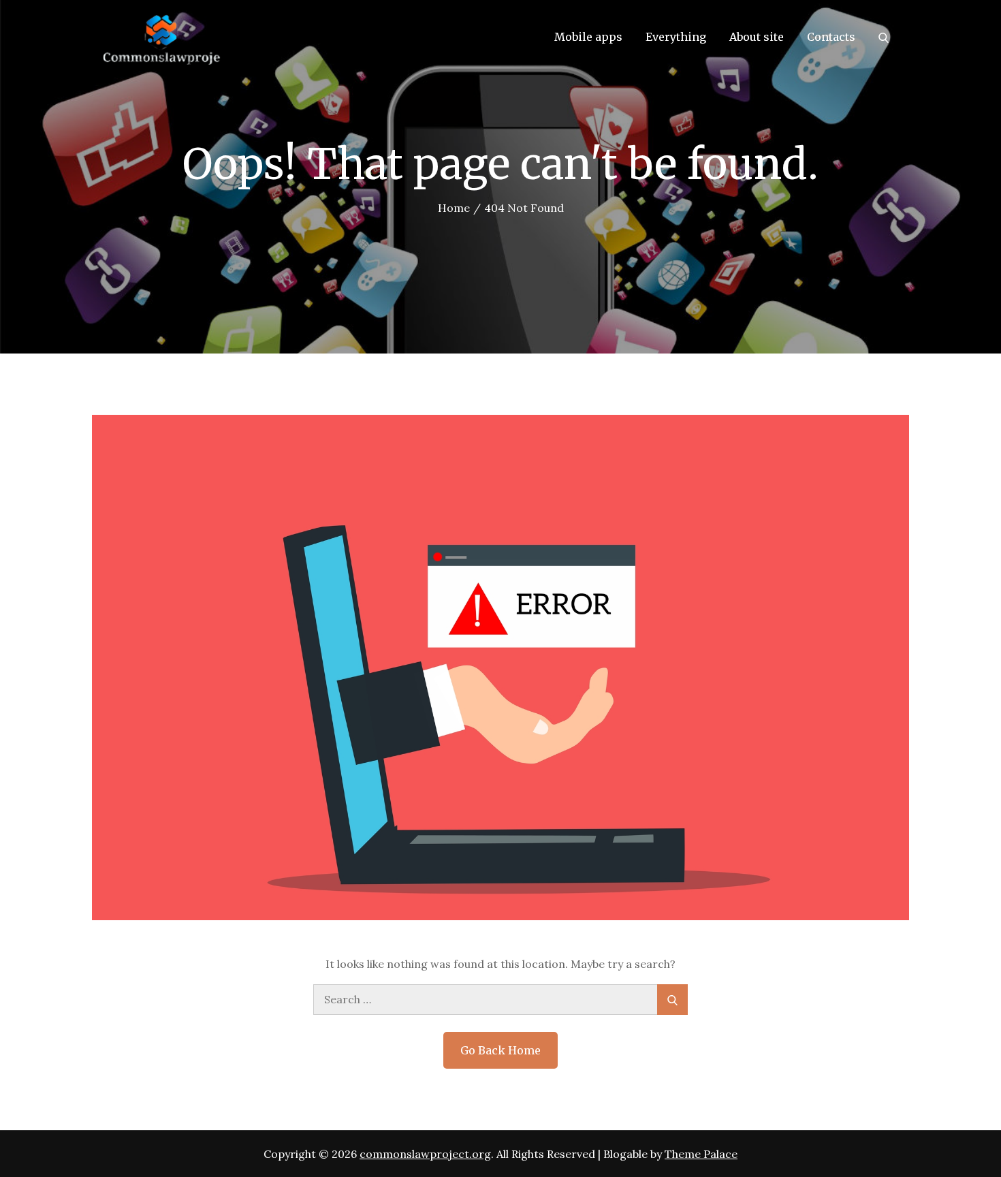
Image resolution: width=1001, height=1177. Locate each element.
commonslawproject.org (425, 1154)
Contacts (831, 37)
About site (756, 37)
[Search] (883, 36)
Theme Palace (701, 1154)
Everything (676, 37)
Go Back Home (500, 1050)
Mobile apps (588, 37)
